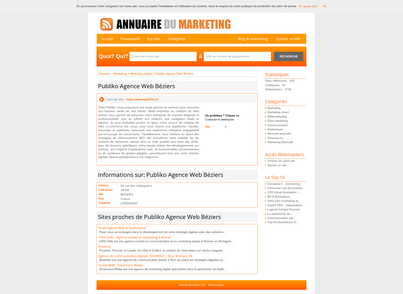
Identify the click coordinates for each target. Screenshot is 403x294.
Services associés (279, 133)
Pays (101, 198)
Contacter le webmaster (219, 119)
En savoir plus (308, 6)
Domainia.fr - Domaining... (284, 183)
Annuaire (104, 73)
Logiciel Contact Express (283, 209)
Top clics (153, 38)
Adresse (103, 185)
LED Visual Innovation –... (284, 192)
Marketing (274, 108)
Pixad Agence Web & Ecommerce (122, 228)
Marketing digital (141, 73)
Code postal (105, 190)
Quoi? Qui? (113, 56)
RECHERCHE (289, 56)
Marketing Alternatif (280, 142)
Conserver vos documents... (286, 188)
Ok (324, 6)
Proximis (104, 246)
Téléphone (104, 203)
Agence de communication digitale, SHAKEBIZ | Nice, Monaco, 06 (145, 256)
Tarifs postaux (216, 285)
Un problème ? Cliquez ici (222, 115)
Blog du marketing (253, 38)
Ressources (275, 138)
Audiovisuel (275, 129)
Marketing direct (278, 112)
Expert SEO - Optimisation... (286, 205)
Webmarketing (277, 116)
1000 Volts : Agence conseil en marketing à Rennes (134, 237)
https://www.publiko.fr (142, 99)
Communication (277, 125)
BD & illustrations (278, 196)
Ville (100, 194)
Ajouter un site (288, 38)
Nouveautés (130, 38)
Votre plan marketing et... (284, 200)
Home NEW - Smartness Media (120, 265)
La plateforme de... (280, 213)
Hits (207, 127)
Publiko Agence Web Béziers (174, 73)
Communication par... (281, 218)
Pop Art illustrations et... (283, 222)
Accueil (107, 38)
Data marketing (277, 120)
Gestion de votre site (281, 160)
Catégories (176, 38)
